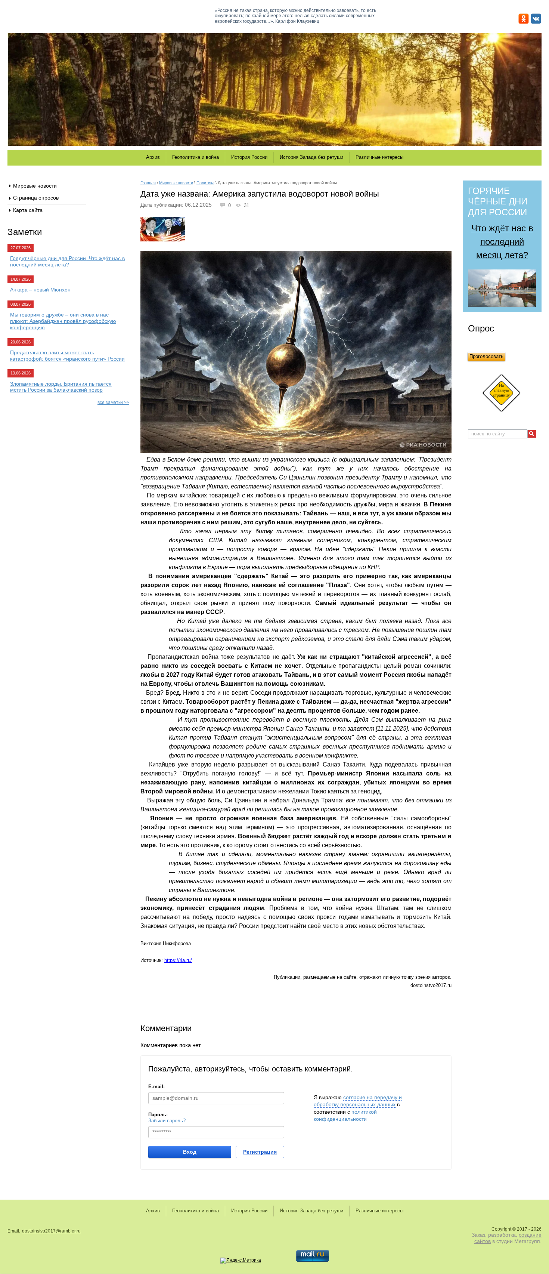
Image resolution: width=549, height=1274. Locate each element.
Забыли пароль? (167, 1120)
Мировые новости (176, 183)
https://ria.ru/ (178, 960)
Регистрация (260, 1152)
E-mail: (156, 1086)
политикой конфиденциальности (345, 1115)
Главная (148, 183)
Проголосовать (486, 356)
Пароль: (158, 1114)
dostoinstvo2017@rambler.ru (51, 1231)
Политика (205, 183)
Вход (189, 1152)
